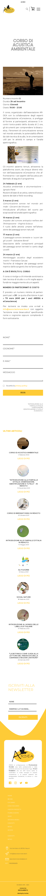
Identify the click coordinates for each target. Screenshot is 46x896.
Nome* (6, 337)
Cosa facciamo (13, 806)
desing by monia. (23, 893)
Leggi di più (24, 458)
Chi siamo (11, 802)
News (10, 826)
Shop (10, 816)
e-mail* (6, 361)
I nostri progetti (14, 809)
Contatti (11, 823)
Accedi (23, 2)
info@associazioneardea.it (16, 309)
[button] (18, 848)
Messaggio (9, 372)
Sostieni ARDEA (13, 820)
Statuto (23, 888)
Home (10, 795)
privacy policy (21, 386)
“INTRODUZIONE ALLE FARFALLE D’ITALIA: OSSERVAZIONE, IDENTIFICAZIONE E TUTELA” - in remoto (33, 407)
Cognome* (8, 349)
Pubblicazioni (13, 813)
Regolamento (23, 890)
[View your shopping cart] (32, 9)
